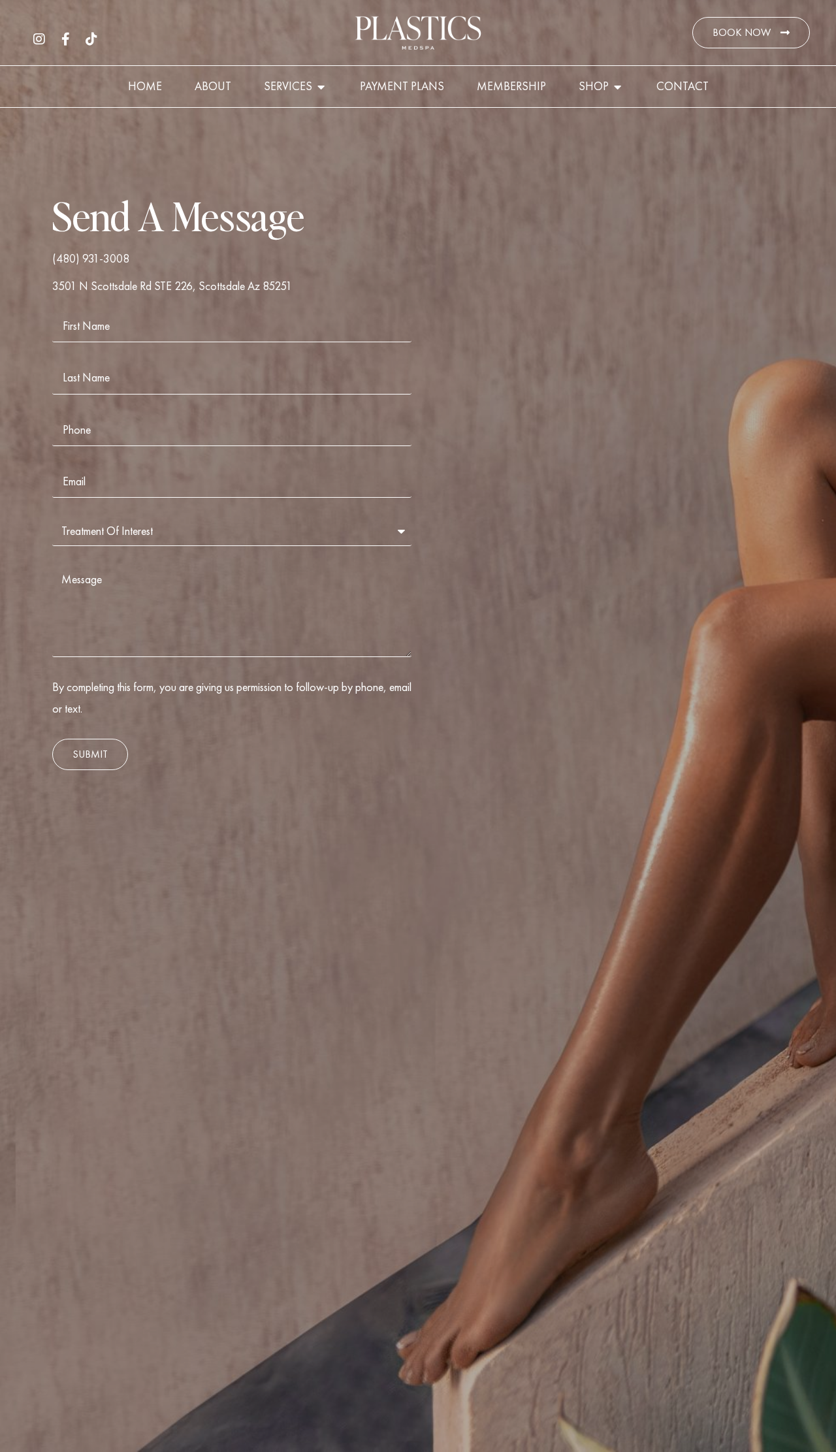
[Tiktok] (91, 39)
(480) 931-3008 (90, 258)
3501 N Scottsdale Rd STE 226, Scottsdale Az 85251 (172, 285)
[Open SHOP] (618, 87)
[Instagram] (39, 39)
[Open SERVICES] (321, 87)
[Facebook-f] (65, 39)
